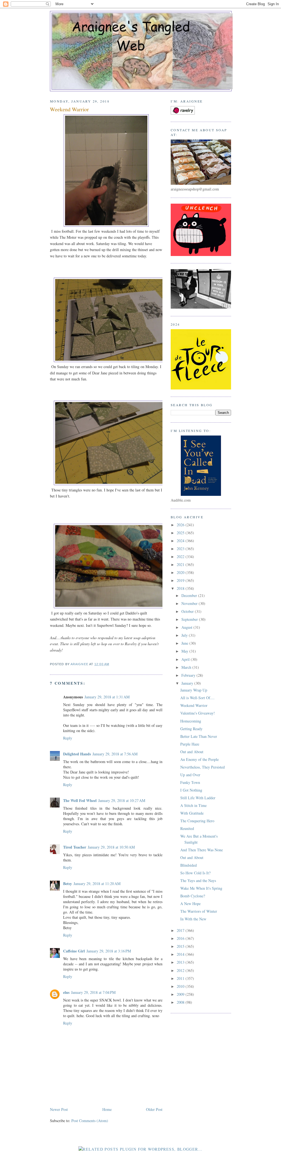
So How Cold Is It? (195, 872)
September (190, 619)
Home (107, 1109)
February (188, 675)
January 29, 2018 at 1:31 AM (107, 696)
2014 (181, 954)
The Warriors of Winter (198, 911)
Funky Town (190, 782)
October (188, 611)
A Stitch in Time (193, 805)
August (187, 627)
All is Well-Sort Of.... (197, 697)
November (190, 603)
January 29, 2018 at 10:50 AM (111, 847)
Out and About (191, 751)
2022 (181, 556)
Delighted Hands (77, 754)
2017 (181, 930)
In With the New (193, 918)
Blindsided (188, 865)
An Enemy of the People (199, 759)
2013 (181, 962)
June (185, 643)
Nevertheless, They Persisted (202, 767)
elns (66, 992)
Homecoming (190, 721)
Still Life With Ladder (197, 797)
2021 (181, 564)
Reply (67, 738)
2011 (181, 978)
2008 (181, 1002)
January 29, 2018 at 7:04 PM (93, 992)
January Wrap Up (193, 690)
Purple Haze (189, 744)
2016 (181, 938)
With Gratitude (192, 813)
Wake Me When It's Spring (201, 888)
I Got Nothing (191, 790)
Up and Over (190, 774)
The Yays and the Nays (198, 880)
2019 (181, 580)
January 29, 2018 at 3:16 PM (108, 951)
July (185, 635)
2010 (181, 986)
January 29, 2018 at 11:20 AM (97, 883)
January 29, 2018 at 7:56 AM (114, 753)
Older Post (154, 1109)
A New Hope (190, 903)
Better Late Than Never (198, 736)
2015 (181, 946)
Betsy (67, 883)
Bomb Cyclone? (192, 895)
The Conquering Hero (197, 820)
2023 (181, 548)
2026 (181, 524)
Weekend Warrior (193, 705)
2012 (181, 970)
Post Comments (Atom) (89, 1120)
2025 (181, 532)
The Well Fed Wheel (80, 800)
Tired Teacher (74, 847)
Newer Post (59, 1109)
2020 (181, 572)
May (185, 651)
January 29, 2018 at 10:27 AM (121, 800)
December (189, 595)
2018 (181, 588)
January (187, 683)
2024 (181, 540)
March (186, 667)
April (186, 659)
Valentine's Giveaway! (197, 713)
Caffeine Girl (74, 951)
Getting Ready (191, 728)
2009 (181, 994)
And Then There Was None (201, 849)
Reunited (187, 828)
